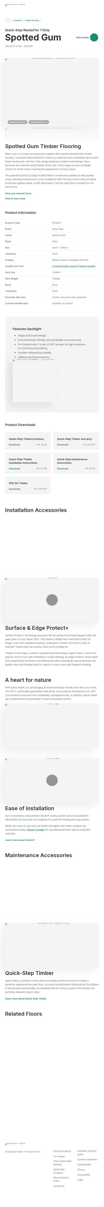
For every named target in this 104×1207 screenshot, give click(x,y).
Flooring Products (62, 1151)
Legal (80, 1180)
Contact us (58, 1186)
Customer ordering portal (86, 1153)
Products (18, 20)
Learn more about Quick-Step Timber (25, 998)
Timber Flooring (32, 20)
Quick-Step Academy (59, 1171)
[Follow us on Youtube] (87, 1142)
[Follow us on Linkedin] (76, 1142)
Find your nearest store (18, 193)
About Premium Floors (61, 1179)
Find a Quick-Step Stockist (62, 1163)
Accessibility (83, 1174)
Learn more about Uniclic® (20, 840)
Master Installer (36, 829)
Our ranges (59, 1156)
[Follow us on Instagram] (65, 1142)
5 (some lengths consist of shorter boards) (74, 266)
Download (14, 444)
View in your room (15, 198)
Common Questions (87, 1159)
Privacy (81, 1169)
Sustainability (84, 1164)
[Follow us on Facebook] (54, 1142)
